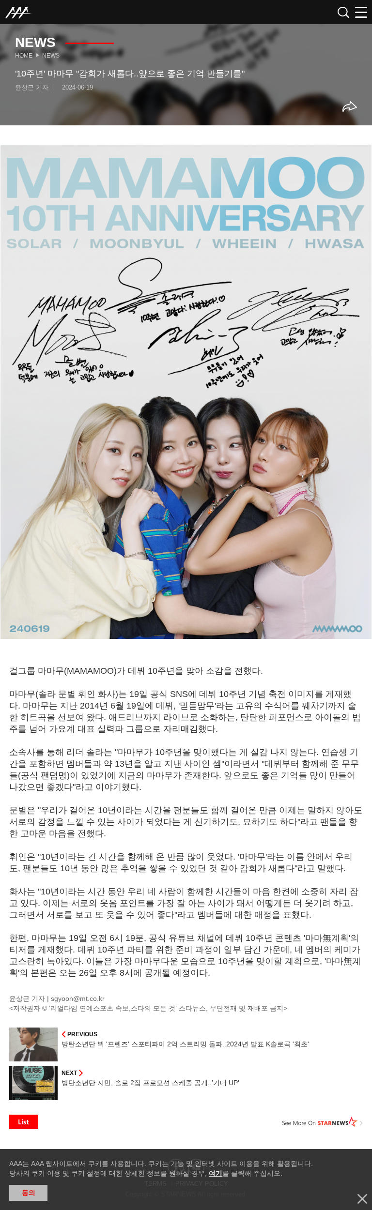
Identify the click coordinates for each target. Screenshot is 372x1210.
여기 (215, 1173)
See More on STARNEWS (322, 1122)
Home (23, 55)
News (51, 55)
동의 (28, 1192)
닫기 (362, 1199)
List (23, 1122)
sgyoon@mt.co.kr (78, 998)
